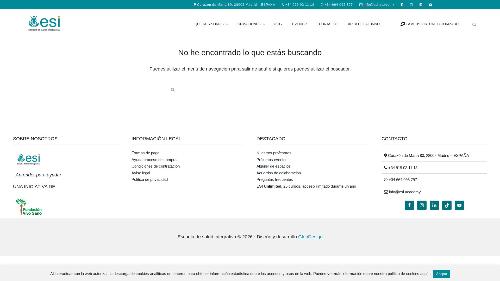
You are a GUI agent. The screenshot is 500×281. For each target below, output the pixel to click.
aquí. (425, 273)
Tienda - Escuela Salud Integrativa (65, 23)
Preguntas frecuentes (275, 179)
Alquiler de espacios (274, 166)
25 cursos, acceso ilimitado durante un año (306, 186)
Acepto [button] (441, 274)
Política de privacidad (150, 179)
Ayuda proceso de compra (154, 159)
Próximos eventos (272, 159)
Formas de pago (145, 153)
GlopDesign (310, 236)
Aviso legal (141, 173)
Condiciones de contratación (156, 166)
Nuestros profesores (274, 153)
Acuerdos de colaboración (279, 173)
